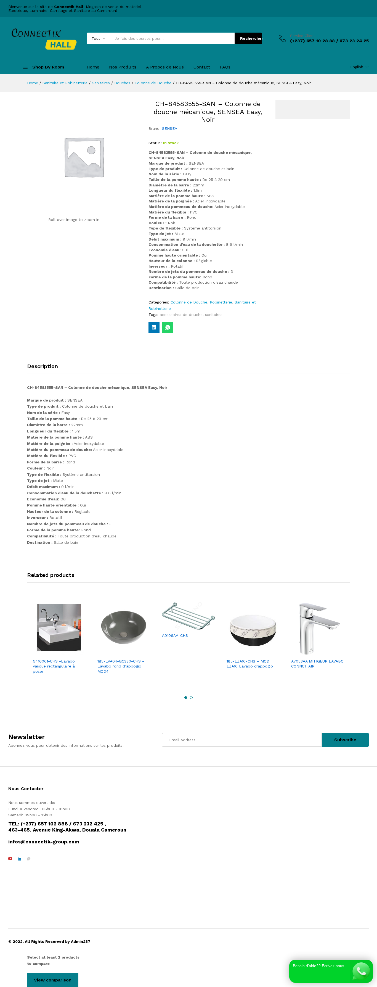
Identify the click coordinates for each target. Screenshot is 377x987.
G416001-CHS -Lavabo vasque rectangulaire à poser (54, 666)
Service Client (302, 35)
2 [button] (191, 697)
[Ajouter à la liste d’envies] (65, 652)
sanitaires (213, 314)
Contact (201, 67)
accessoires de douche (181, 314)
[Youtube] (10, 859)
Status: (155, 143)
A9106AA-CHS (175, 635)
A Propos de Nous (165, 67)
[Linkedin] (19, 859)
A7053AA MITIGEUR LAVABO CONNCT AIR (317, 663)
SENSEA (169, 128)
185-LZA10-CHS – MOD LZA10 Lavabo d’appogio (250, 663)
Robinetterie (221, 302)
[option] (59, 639)
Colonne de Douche (189, 302)
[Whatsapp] (28, 859)
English (356, 67)
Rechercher (251, 38)
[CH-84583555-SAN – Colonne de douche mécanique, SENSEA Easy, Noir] (167, 327)
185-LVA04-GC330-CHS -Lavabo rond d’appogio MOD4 (120, 666)
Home (93, 67)
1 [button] (185, 697)
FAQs (225, 67)
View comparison (52, 980)
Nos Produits (122, 67)
